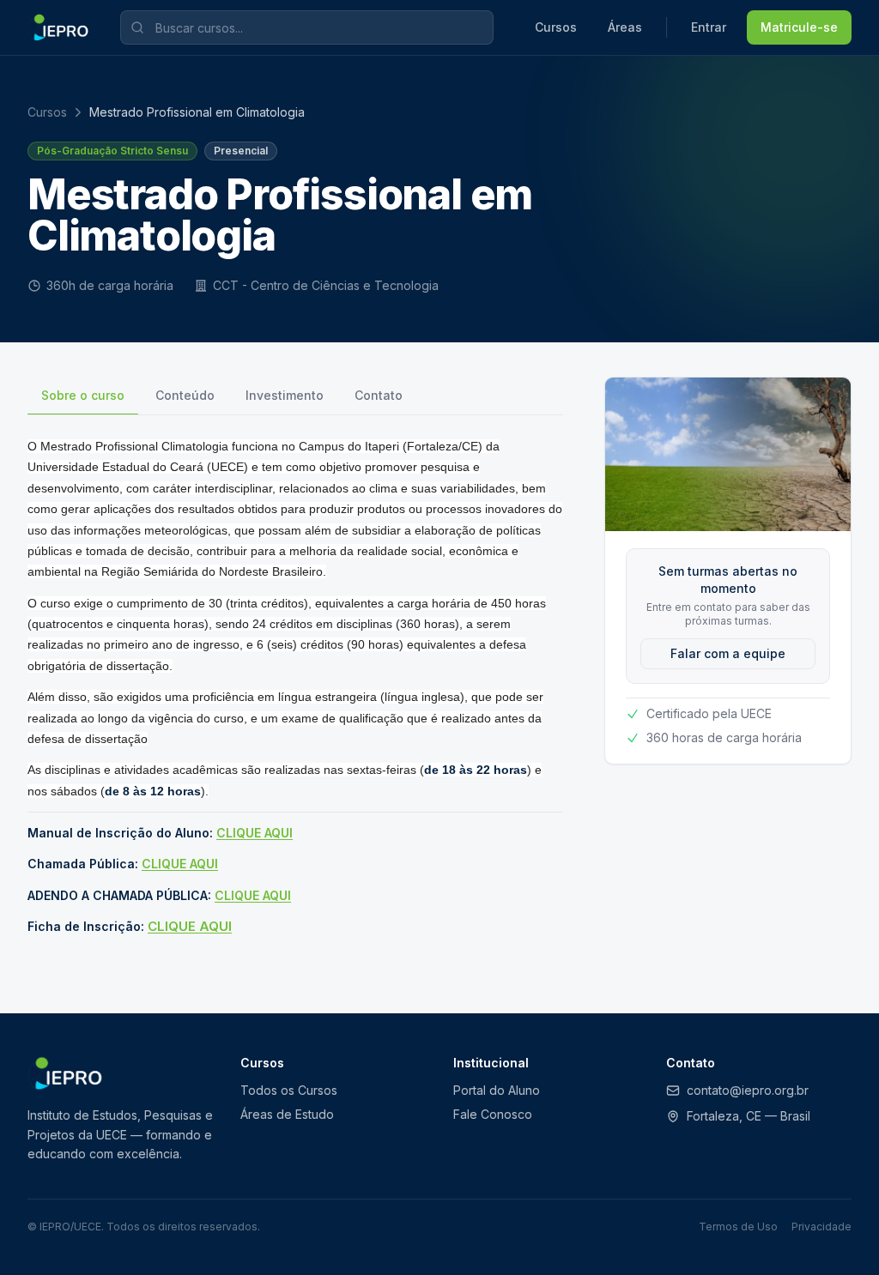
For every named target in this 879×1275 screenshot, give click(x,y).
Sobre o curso (82, 395)
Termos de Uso (738, 1226)
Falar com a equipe (727, 653)
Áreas (625, 27)
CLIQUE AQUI (254, 832)
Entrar (708, 27)
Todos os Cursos (288, 1090)
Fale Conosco (492, 1114)
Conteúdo (185, 395)
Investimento (285, 395)
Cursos (556, 27)
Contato (379, 395)
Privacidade (821, 1226)
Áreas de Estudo (287, 1114)
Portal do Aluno (496, 1090)
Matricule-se (799, 27)
